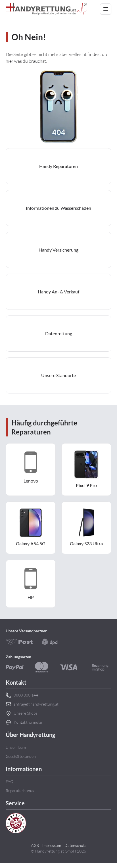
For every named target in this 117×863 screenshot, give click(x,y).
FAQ (9, 781)
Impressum (51, 845)
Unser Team (16, 747)
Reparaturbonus (20, 790)
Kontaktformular (28, 722)
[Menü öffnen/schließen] (105, 9)
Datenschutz (75, 845)
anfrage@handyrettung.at (36, 704)
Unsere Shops (25, 713)
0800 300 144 (26, 695)
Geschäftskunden (21, 756)
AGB (35, 845)
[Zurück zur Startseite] (46, 9)
